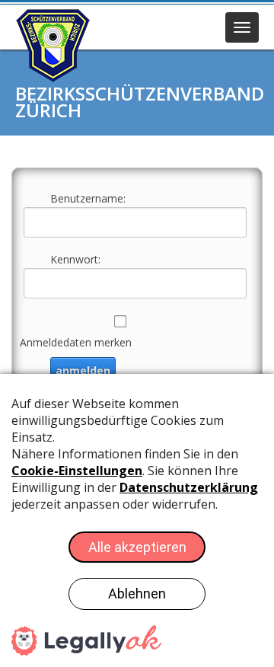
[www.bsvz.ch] (53, 45)
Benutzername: (88, 198)
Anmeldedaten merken (76, 342)
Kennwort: (75, 259)
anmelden (83, 370)
